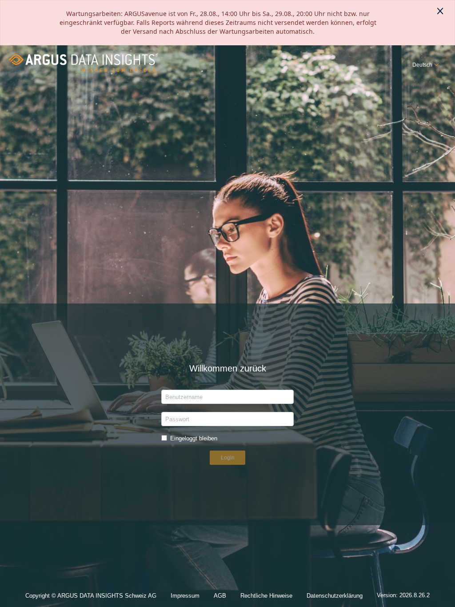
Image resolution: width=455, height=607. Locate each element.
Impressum (185, 595)
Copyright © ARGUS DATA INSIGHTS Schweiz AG (90, 595)
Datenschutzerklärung (335, 595)
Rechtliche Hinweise (266, 595)
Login (228, 458)
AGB (220, 595)
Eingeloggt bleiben (193, 438)
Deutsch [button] (422, 65)
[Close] (440, 11)
